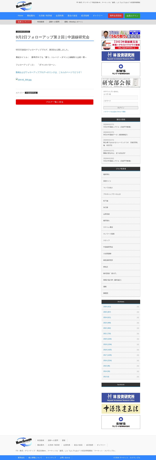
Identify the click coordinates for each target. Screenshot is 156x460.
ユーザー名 (107, 94)
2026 (107, 307)
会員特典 (60, 16)
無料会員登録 (116, 16)
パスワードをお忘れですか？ (112, 112)
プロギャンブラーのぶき (112, 194)
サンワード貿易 (108, 234)
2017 (107, 355)
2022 (107, 328)
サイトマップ (51, 458)
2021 (107, 334)
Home (20, 16)
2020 (107, 339)
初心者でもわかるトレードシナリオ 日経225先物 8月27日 (120, 144)
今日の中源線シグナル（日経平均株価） (117, 127)
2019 (107, 344)
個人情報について (35, 458)
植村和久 (106, 174)
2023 (107, 323)
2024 (107, 317)
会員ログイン (132, 16)
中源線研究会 (31, 93)
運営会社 (21, 458)
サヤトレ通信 (108, 227)
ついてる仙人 (108, 187)
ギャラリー (98, 16)
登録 (123, 112)
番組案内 (31, 16)
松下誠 (105, 201)
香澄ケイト (107, 181)
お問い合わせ (65, 458)
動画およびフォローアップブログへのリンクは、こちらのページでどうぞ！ (49, 72)
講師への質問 (54, 22)
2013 (106, 377)
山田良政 (106, 214)
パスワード (107, 101)
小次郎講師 (107, 254)
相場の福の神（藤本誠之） (112, 280)
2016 (107, 360)
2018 (107, 350)
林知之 (105, 267)
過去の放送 (72, 16)
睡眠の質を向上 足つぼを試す (114, 153)
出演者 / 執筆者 (45, 16)
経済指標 (85, 16)
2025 (107, 312)
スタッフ (106, 240)
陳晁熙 (105, 293)
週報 (105, 287)
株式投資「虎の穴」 (110, 273)
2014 (106, 371)
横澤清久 (106, 221)
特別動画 (40, 22)
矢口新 (105, 207)
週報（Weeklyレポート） (74, 22)
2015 (106, 366)
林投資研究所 (108, 260)
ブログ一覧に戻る (54, 102)
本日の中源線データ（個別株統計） (116, 135)
